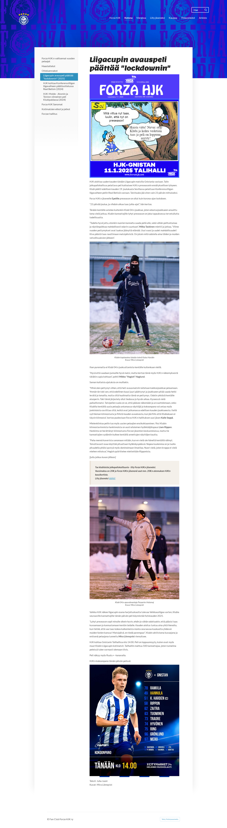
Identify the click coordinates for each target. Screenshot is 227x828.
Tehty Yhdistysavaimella (170, 819)
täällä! (112, 478)
